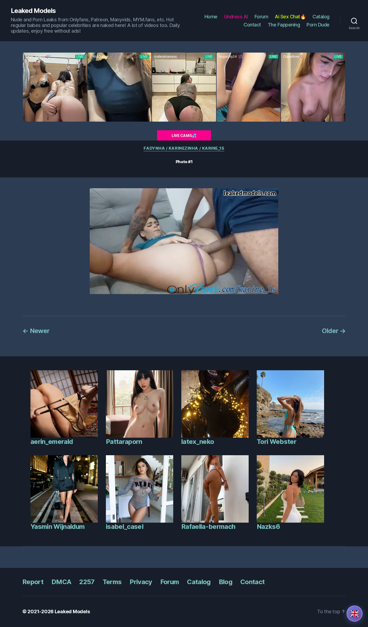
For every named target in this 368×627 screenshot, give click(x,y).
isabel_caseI (124, 526)
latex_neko (197, 442)
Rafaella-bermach (208, 526)
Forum (261, 16)
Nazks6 (268, 526)
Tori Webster (276, 442)
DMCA (61, 582)
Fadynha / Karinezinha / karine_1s (184, 148)
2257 (86, 582)
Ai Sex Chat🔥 (290, 16)
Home (210, 16)
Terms (112, 582)
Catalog (321, 16)
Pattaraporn (124, 442)
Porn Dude (318, 25)
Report (32, 582)
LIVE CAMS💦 (184, 135)
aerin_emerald (51, 442)
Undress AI (236, 16)
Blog (225, 582)
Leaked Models (33, 11)
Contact (252, 25)
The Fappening (284, 25)
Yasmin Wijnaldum (57, 526)
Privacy (141, 582)
